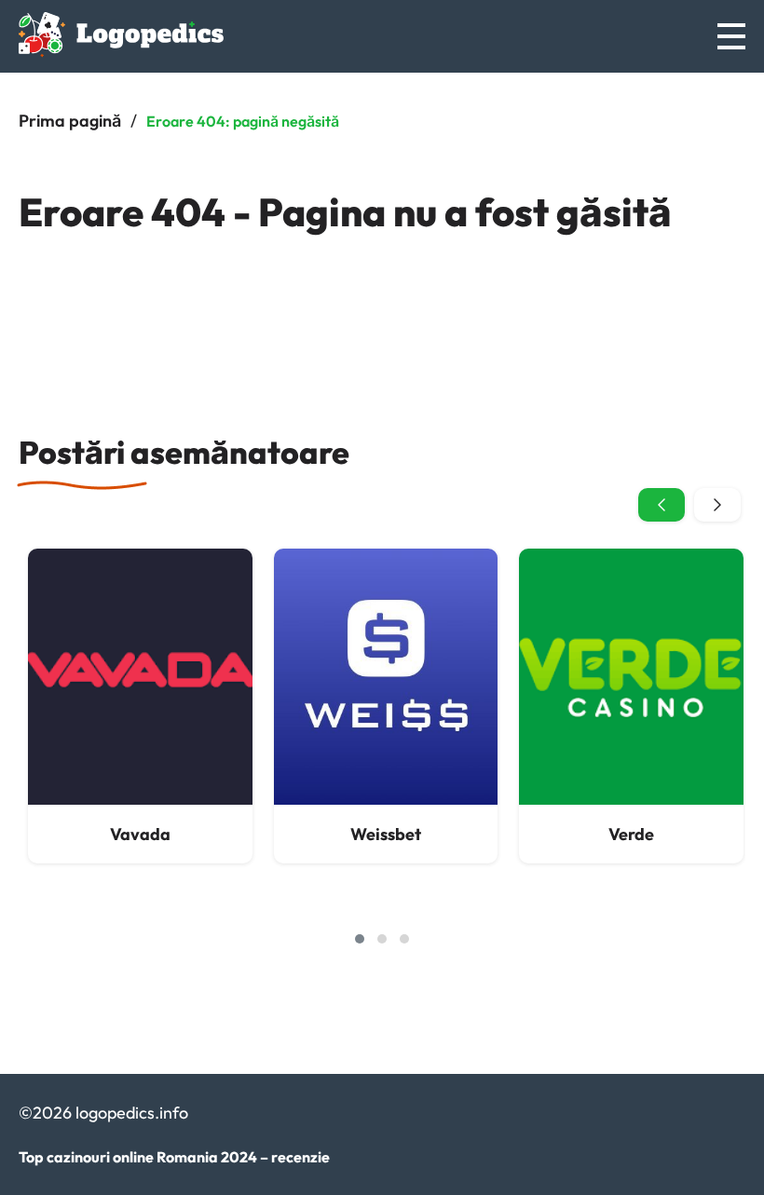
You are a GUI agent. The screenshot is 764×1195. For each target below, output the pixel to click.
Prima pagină (70, 120)
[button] (359, 939)
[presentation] (661, 505)
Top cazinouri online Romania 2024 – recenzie (174, 1156)
